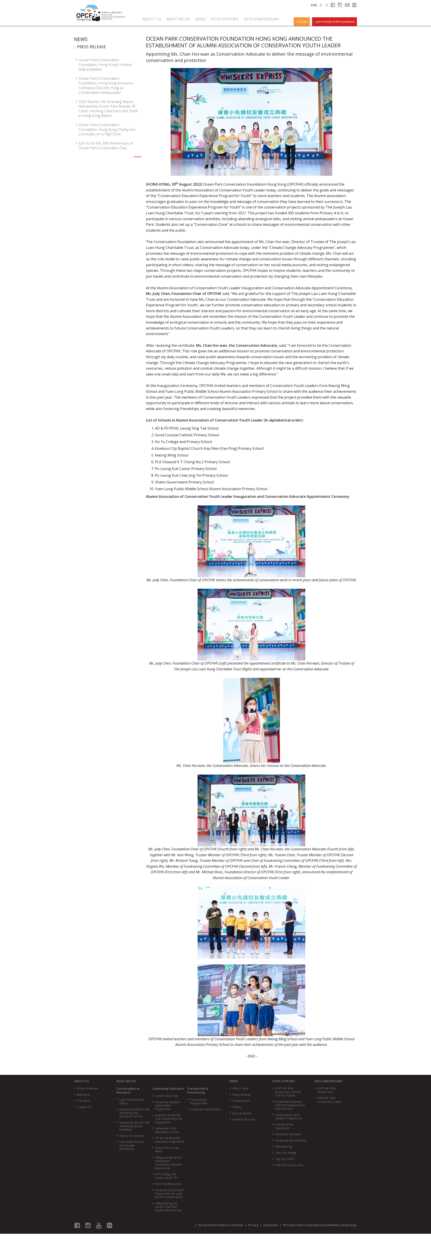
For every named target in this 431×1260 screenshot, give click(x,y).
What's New (240, 1088)
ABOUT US (152, 19)
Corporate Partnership (205, 1109)
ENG (314, 5)
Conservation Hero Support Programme (288, 1116)
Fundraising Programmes (198, 1101)
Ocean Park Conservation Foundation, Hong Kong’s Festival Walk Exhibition (105, 64)
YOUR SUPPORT (225, 19)
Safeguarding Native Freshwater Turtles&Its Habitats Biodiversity (168, 1163)
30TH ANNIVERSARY (261, 19)
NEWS (200, 19)
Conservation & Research (128, 1090)
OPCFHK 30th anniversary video (329, 1100)
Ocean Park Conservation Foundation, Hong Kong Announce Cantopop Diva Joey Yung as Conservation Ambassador (106, 85)
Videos (237, 1107)
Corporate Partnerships (290, 1140)
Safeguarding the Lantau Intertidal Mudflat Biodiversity (168, 1206)
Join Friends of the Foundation (335, 22)
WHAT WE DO (178, 19)
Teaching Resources (168, 1184)
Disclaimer (270, 1225)
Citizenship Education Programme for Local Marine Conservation (169, 1193)
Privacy (253, 1225)
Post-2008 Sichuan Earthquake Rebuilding (131, 1145)
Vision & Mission (87, 1088)
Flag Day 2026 (284, 1159)
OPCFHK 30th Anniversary (326, 1090)
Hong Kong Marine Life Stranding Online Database (134, 1126)
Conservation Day (166, 1096)
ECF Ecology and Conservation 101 (166, 1176)
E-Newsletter (241, 1101)
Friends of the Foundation (284, 1126)
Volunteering (283, 1146)
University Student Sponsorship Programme (167, 1105)
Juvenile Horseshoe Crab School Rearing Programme (168, 1118)
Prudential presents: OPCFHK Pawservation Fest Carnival (290, 1105)
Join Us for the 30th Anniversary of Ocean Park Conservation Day (106, 145)
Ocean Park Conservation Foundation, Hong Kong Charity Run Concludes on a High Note (107, 129)
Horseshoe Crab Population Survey (167, 1130)
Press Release (242, 1095)
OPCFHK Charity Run (289, 1165)
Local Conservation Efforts (131, 1101)
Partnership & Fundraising (197, 1090)
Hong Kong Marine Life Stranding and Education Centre (134, 1112)
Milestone (83, 1095)
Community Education (168, 1089)
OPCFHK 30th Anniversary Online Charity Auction (288, 1092)
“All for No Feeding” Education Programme (169, 1140)
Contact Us (84, 1107)
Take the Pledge (286, 1153)
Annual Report (242, 1113)
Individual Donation (288, 1134)
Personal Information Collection (220, 1225)
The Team (83, 1101)
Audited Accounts (244, 1119)
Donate (302, 22)
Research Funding (131, 1136)
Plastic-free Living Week (166, 1149)
